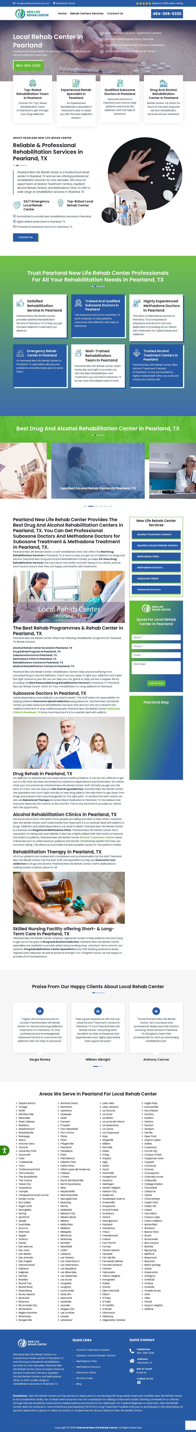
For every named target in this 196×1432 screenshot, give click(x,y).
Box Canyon (151, 1243)
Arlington (149, 1276)
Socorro (23, 1228)
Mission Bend (68, 1217)
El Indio (106, 1301)
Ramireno (66, 1107)
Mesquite (65, 1232)
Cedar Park (151, 1202)
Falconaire (108, 1272)
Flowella (107, 1254)
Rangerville (25, 1320)
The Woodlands (28, 1176)
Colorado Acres (153, 1176)
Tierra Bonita (26, 1173)
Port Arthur (67, 1132)
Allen (147, 1298)
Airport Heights (153, 1305)
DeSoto (148, 1121)
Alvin (147, 1294)
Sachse (23, 1276)
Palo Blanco (67, 1158)
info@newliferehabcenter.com (33, 3)
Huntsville (108, 1173)
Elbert (106, 1294)
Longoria (65, 1287)
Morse (64, 1206)
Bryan (147, 1235)
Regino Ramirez (28, 1312)
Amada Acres (152, 1290)
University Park (27, 1151)
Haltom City (109, 1191)
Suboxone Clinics (148, 578)
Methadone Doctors (149, 567)
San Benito (25, 1254)
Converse (150, 1165)
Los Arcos (66, 1279)
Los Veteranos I (69, 1265)
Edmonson (108, 1312)
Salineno (24, 1268)
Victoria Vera (26, 1143)
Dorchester (151, 1110)
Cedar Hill (150, 1206)
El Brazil (106, 1309)
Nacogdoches (68, 1199)
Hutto (105, 1165)
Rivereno (24, 1301)
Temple (23, 1191)
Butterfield (150, 1224)
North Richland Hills (71, 1180)
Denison (149, 1129)
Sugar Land (25, 1206)
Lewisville (65, 1301)
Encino (106, 1287)
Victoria (23, 1147)
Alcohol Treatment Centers (154, 534)
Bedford (149, 1254)
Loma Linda (67, 1290)
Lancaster (66, 1320)
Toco (22, 1165)
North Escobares (70, 1184)
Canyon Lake (152, 1217)
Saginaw (23, 1272)
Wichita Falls (26, 1114)
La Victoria (108, 1110)
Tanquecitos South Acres (34, 1195)
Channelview (152, 1199)
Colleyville (150, 1180)
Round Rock (26, 1287)
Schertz (23, 1239)
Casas (148, 1210)
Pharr (63, 1140)
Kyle (104, 1136)
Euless (106, 1283)
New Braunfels (69, 1195)
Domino (149, 1114)
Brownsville (151, 1239)
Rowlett (23, 1279)
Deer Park (150, 1136)
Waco (22, 1140)
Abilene (148, 1309)
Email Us (141, 1372)
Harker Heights (111, 1187)
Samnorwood (27, 1265)
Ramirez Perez (69, 1103)
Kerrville (107, 1147)
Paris (63, 1154)
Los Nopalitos (68, 1268)
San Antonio (26, 1257)
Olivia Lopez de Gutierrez (75, 1169)
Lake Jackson (110, 1107)
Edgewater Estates (113, 1320)
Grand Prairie (110, 1210)
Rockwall (24, 1298)
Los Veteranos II (69, 1261)
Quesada (65, 1114)
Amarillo (149, 1287)
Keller (105, 1151)
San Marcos (26, 1246)
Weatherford (26, 1129)
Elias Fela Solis (110, 1290)
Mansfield (66, 1246)
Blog (78, 1384)
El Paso (106, 1298)
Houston (107, 1180)
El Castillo (108, 1305)
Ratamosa (25, 1316)
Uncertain (24, 1154)
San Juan (24, 1250)
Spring (22, 1213)
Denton (148, 1125)
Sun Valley (25, 1202)
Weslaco (24, 1125)
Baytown (149, 1261)
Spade (22, 1221)
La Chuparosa (110, 1132)
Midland (65, 1228)
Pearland (65, 1147)
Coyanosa (150, 1147)
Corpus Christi (152, 1154)
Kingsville (107, 1140)
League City (67, 1309)
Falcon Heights (111, 1276)
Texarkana (25, 1187)
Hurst (105, 1169)
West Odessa (26, 1121)
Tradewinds (25, 1162)
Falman (106, 1268)
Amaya (148, 1283)
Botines (148, 1246)
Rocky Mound (27, 1294)
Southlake (24, 1224)
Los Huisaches (68, 1276)
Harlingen (108, 1184)
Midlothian (66, 1224)
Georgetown (110, 1221)
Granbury (108, 1213)
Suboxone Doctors (149, 589)
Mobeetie (66, 1210)
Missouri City (67, 1213)
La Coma (107, 1129)
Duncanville (151, 1107)
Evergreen (108, 1279)
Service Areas (84, 1378)
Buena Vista (151, 1232)
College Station (153, 1184)
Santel (22, 1243)
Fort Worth (109, 1243)
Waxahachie (26, 1132)
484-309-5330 (167, 13)
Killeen (106, 1143)
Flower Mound (110, 1250)
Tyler (22, 1158)
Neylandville (67, 1191)
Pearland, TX (144, 1362)
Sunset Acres (26, 1199)
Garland (107, 1224)
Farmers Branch (112, 1265)
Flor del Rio (108, 1257)
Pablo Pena (67, 1165)
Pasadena (66, 1151)
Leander (65, 1305)
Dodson (149, 1118)
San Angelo (25, 1261)
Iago (105, 1162)
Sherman (24, 1232)
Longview (66, 1283)
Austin (148, 1268)
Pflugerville (67, 1143)
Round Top (25, 1283)
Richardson (25, 1309)
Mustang (65, 1202)
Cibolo (148, 1195)
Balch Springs (152, 1265)
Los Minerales (68, 1272)
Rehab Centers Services (87, 13)
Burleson (149, 1228)
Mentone (65, 1235)
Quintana (66, 1110)
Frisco (106, 1232)
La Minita (107, 1118)
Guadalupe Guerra (113, 1199)
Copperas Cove (153, 1158)
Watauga (24, 1136)
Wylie (22, 1110)
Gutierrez (108, 1195)
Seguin (22, 1235)
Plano (63, 1136)
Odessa (65, 1173)
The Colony (25, 1180)
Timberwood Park (29, 1169)
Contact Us (115, 13)
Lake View (108, 1103)
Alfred (148, 1301)
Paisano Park (68, 1162)
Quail (63, 1118)
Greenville (108, 1202)
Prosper (65, 1125)
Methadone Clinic (148, 556)
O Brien (64, 1176)
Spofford (24, 1217)
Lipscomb (66, 1298)
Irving (105, 1154)
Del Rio (148, 1132)
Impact (106, 1158)
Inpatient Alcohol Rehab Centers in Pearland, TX (98, 488)
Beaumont (150, 1257)
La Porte (107, 1114)
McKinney (66, 1239)
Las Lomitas (67, 1312)
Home (62, 13)
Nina (63, 1187)
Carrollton (150, 1213)
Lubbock (65, 1254)
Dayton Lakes (152, 1140)
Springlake (25, 1210)
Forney (106, 1246)
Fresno (106, 1239)
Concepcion (151, 1173)
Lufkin (63, 1250)
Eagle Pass (150, 1103)
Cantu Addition (153, 1221)
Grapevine (108, 1206)
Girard (106, 1217)
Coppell (149, 1162)
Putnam (65, 1121)
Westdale (24, 1118)
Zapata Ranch (27, 1103)
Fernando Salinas (112, 1261)
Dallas (148, 1143)
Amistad (149, 1279)
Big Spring (150, 1250)
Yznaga (23, 1107)
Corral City (150, 1151)
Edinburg (107, 1316)
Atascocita (151, 1272)
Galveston (108, 1228)
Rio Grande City (28, 1305)
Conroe (148, 1169)
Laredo (64, 1316)
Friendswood (110, 1235)
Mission (64, 1221)
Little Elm (65, 1294)
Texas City (25, 1184)
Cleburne (150, 1191)
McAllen (65, 1243)
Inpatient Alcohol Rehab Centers (157, 545)
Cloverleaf (150, 1187)
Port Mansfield (69, 1129)
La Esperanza (110, 1125)
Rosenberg (25, 1290)
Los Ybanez (67, 1257)
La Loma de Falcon (113, 1121)
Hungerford (109, 1176)
